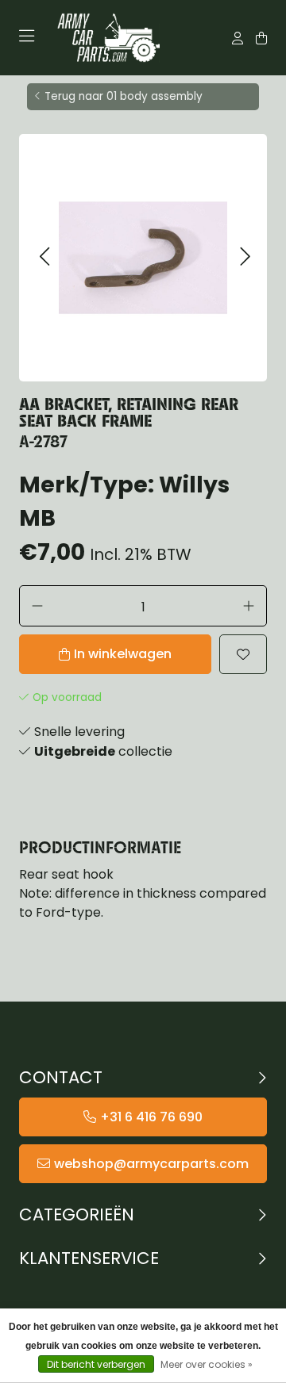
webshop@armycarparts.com (151, 1164)
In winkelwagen (123, 654)
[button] (44, 257)
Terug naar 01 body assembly (123, 96)
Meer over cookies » (206, 1364)
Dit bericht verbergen (96, 1364)
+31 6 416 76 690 (151, 1117)
